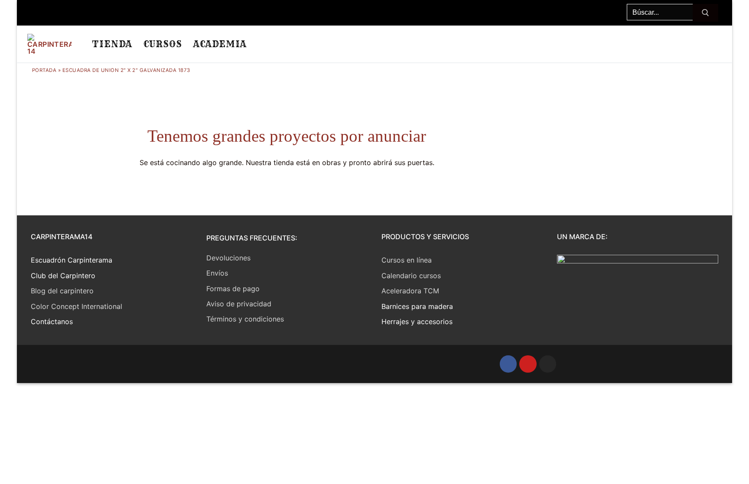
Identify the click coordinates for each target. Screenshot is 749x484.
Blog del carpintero (62, 290)
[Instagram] (548, 364)
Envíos (217, 273)
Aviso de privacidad (238, 303)
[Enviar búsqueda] (705, 13)
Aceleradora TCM (410, 290)
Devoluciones (228, 257)
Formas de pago (233, 288)
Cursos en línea (406, 260)
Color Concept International (76, 306)
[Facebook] (508, 364)
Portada (44, 70)
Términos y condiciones (245, 319)
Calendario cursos (411, 275)
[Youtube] (528, 364)
